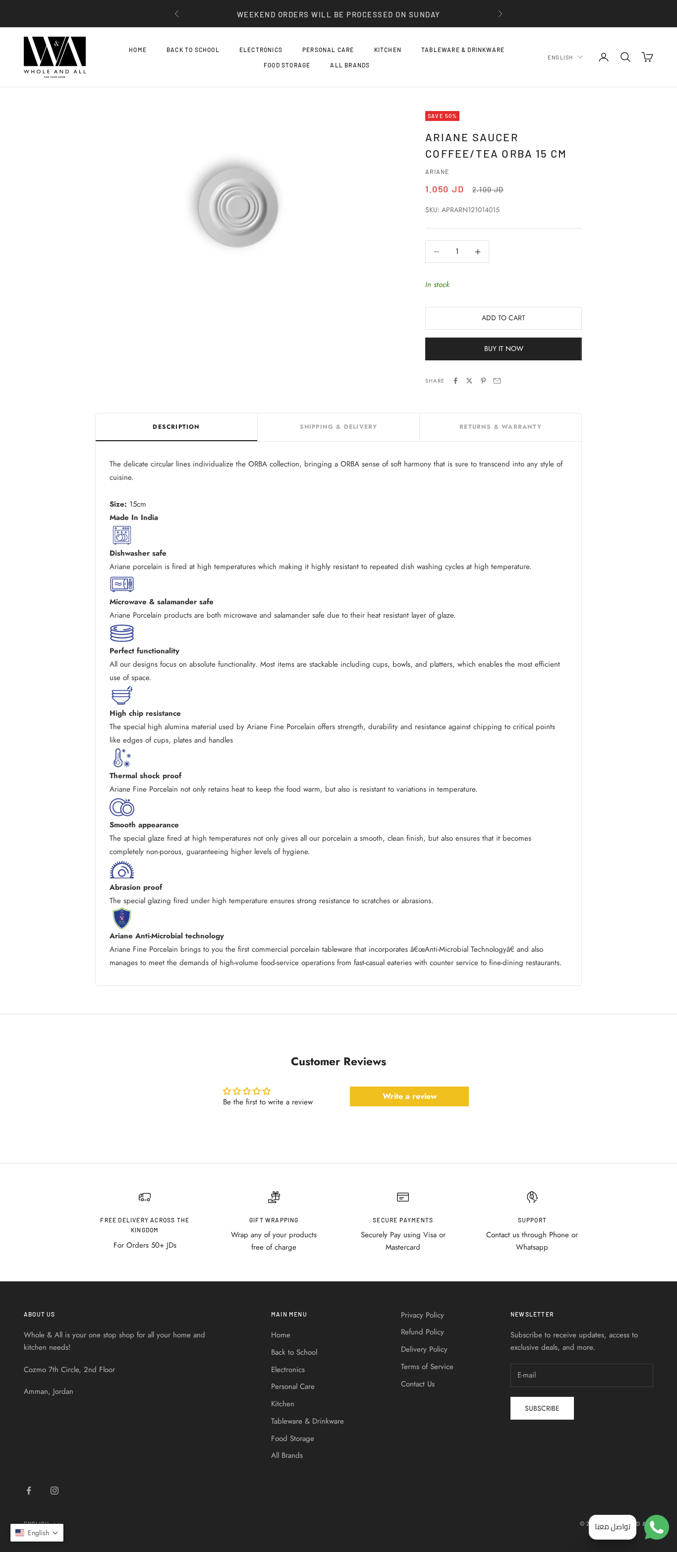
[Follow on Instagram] (54, 1490)
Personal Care (328, 49)
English (560, 57)
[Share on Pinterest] (483, 381)
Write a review (410, 1096)
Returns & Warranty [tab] (500, 426)
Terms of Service (427, 1366)
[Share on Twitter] (469, 381)
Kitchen (387, 49)
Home (138, 49)
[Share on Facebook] (455, 381)
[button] (36, 1533)
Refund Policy (422, 1331)
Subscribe (542, 1408)
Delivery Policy (424, 1349)
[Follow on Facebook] (29, 1490)
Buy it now (503, 348)
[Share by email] (497, 381)
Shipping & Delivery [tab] (339, 426)
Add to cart (503, 318)
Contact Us (418, 1384)
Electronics (260, 49)
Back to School (193, 49)
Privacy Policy (422, 1315)
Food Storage (287, 64)
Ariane (437, 171)
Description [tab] (176, 426)
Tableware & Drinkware (463, 49)
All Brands (350, 64)
